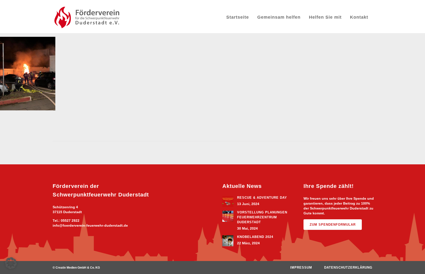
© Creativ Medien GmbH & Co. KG (76, 267)
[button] (11, 263)
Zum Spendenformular (333, 224)
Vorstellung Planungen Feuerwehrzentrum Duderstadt (262, 217)
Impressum (301, 267)
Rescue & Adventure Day (262, 197)
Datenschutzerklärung (348, 267)
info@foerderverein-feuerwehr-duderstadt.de (90, 225)
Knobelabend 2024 (255, 237)
